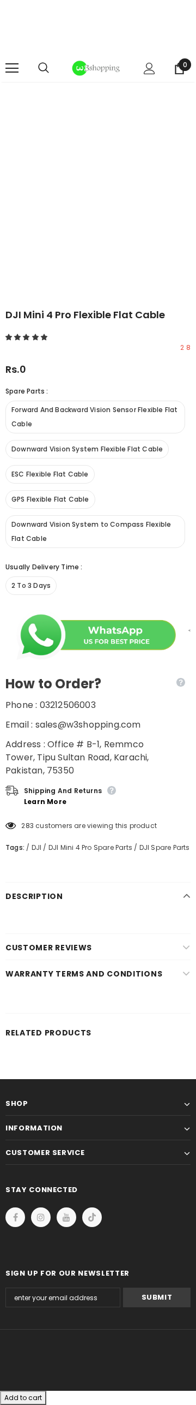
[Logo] (96, 68)
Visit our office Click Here (98, 44)
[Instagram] (41, 1217)
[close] (186, 27)
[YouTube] (66, 1217)
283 (27, 825)
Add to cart (23, 1397)
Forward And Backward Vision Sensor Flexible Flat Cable (94, 416)
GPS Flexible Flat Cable (50, 499)
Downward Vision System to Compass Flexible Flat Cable (91, 531)
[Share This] (187, 630)
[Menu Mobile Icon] (12, 68)
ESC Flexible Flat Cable (50, 474)
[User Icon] (149, 68)
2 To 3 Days (31, 585)
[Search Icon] (54, 68)
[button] (27, 337)
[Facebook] (15, 1217)
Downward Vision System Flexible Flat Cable (87, 449)
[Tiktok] (92, 1217)
